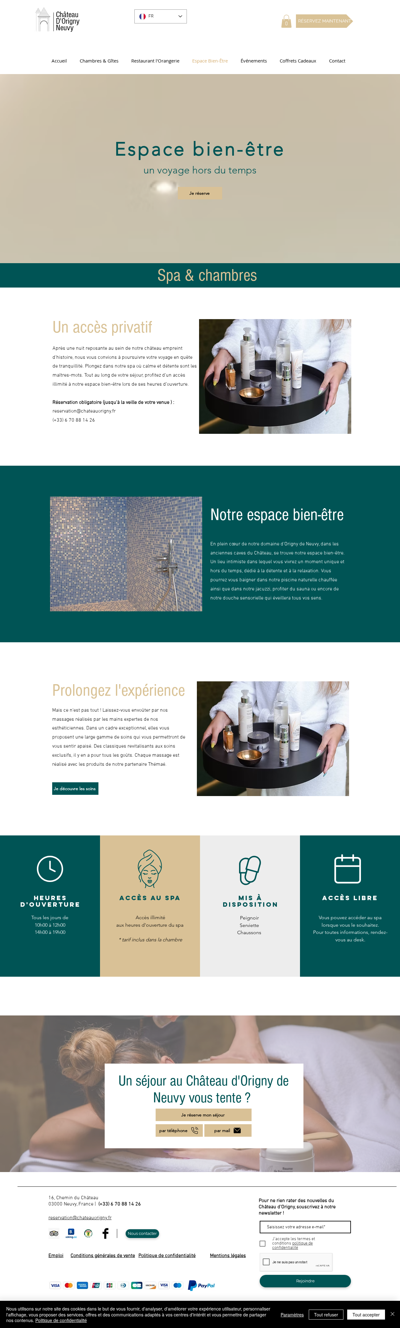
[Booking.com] (71, 1233)
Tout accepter (366, 1314)
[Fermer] (392, 1314)
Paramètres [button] (292, 1314)
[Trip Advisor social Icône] (53, 1233)
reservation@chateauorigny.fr (84, 411)
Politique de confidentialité (61, 1320)
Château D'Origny (68, 21)
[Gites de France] (88, 1233)
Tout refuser (326, 1314)
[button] (286, 21)
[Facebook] (105, 1233)
